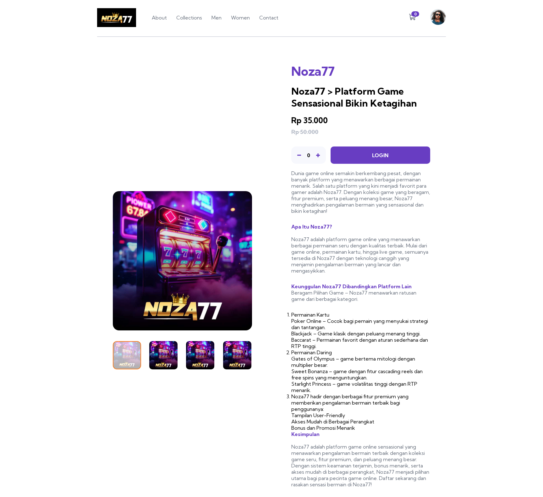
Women (240, 17)
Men (216, 17)
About (159, 17)
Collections (189, 17)
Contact (268, 17)
